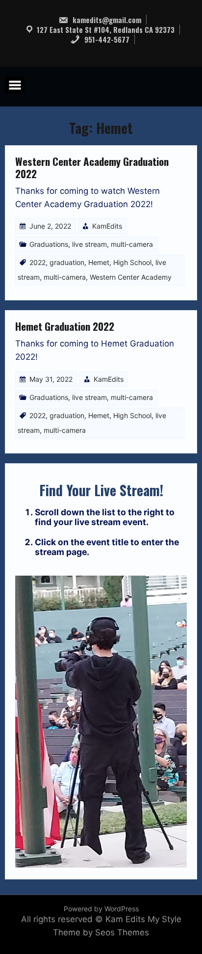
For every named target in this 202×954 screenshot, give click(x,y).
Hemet (98, 262)
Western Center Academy (131, 277)
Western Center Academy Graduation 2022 (92, 167)
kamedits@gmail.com (106, 19)
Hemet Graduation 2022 (64, 326)
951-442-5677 (105, 39)
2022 (37, 262)
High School (132, 262)
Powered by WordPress (101, 908)
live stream (89, 244)
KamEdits (107, 226)
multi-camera (132, 244)
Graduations (48, 244)
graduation (67, 262)
